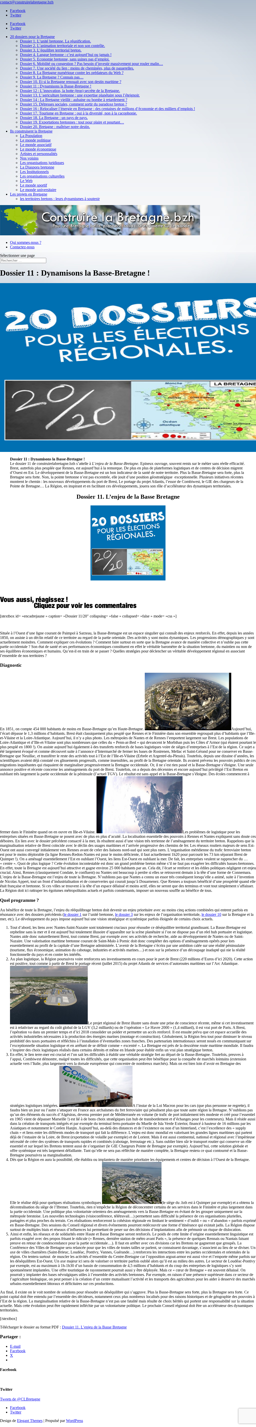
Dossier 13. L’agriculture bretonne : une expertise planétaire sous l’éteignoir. (80, 95)
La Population (31, 136)
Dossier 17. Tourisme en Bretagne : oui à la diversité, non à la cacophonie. (78, 113)
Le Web (26, 181)
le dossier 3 (124, 914)
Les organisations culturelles (42, 176)
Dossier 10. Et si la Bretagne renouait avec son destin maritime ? (70, 82)
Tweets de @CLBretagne (20, 1399)
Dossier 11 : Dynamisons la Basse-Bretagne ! (55, 86)
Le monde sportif (33, 185)
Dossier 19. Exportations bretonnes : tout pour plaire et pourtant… (72, 122)
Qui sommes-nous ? (25, 242)
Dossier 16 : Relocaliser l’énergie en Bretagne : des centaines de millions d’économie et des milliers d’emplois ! (107, 109)
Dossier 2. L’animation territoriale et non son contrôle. (62, 46)
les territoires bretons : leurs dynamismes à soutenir (60, 199)
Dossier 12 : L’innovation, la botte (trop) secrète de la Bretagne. (70, 91)
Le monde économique (38, 149)
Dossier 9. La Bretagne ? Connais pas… (52, 77)
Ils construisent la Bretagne (31, 131)
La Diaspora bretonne (37, 167)
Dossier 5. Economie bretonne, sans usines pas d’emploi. (65, 59)
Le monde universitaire (38, 190)
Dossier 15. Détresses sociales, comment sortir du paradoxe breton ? (73, 104)
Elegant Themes (29, 1420)
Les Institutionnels (34, 172)
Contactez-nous (22, 247)
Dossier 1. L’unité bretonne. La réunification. (55, 41)
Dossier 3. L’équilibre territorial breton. (51, 50)
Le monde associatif (36, 145)
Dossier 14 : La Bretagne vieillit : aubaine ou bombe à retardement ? (73, 100)
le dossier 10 (211, 914)
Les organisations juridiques (42, 163)
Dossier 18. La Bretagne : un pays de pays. (54, 118)
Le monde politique (35, 140)
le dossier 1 (73, 914)
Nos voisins (29, 158)
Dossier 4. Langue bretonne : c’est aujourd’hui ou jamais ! (66, 55)
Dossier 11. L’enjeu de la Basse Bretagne (94, 1327)
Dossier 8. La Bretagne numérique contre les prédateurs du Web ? (72, 73)
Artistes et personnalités (38, 154)
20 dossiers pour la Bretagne (32, 37)
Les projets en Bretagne (28, 194)
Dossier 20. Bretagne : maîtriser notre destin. (55, 127)
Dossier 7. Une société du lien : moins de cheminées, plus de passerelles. (77, 68)
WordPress (74, 1420)
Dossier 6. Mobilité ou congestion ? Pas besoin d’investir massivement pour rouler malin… (91, 64)
